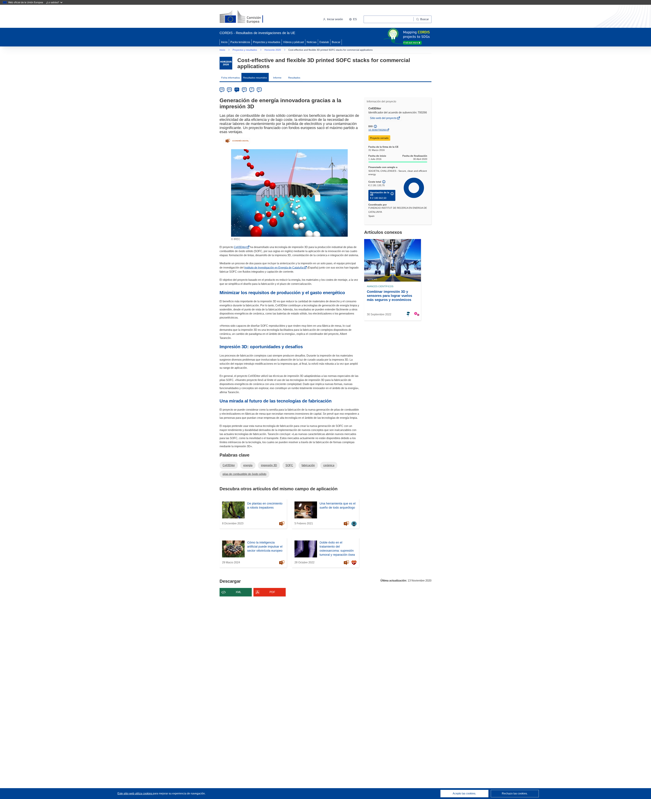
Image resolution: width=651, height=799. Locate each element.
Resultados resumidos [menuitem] (255, 77)
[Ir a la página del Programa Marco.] (226, 63)
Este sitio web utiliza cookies (135, 793)
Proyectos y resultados (266, 42)
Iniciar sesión (335, 19)
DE (222, 89)
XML (238, 592)
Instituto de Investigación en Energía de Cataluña (274, 267)
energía (247, 465)
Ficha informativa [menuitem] (230, 77)
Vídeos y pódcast (293, 42)
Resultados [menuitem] (294, 77)
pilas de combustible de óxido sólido (244, 474)
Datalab (324, 42)
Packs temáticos (240, 42)
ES (236, 89)
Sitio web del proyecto (383, 118)
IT (252, 89)
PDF (272, 592)
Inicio (224, 42)
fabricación (308, 465)
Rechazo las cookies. (515, 793)
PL (259, 89)
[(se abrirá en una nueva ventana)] (247, 17)
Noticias (312, 42)
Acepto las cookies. (464, 793)
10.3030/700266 (377, 130)
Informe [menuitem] (277, 77)
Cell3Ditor (240, 247)
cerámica (328, 465)
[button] (353, 19)
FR (244, 89)
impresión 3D (269, 465)
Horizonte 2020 (272, 49)
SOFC (289, 465)
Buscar (336, 42)
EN (229, 89)
